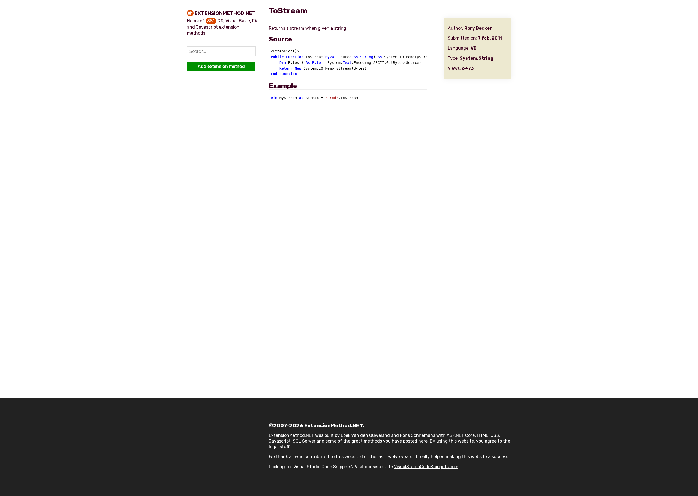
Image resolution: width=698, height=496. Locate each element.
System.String (477, 58)
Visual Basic (237, 20)
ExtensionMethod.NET (225, 13)
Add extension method (221, 66)
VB (474, 48)
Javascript (207, 27)
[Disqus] (390, 178)
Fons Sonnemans (417, 435)
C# (220, 20)
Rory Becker (478, 28)
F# (255, 20)
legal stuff (279, 446)
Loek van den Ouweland (365, 435)
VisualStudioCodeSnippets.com (426, 466)
